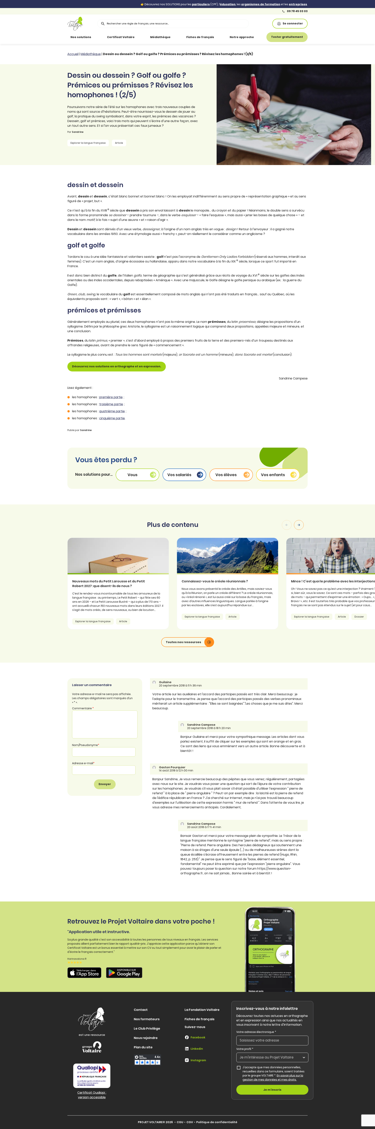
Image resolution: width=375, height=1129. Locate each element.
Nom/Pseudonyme (85, 745)
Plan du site (143, 1047)
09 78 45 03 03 (297, 11)
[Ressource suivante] (299, 525)
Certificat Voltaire (121, 37)
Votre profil (244, 1049)
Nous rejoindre (146, 1038)
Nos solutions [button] (81, 37)
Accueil (73, 54)
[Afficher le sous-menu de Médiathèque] (176, 37)
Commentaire (83, 708)
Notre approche (242, 37)
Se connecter (293, 23)
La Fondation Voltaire (202, 1010)
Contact (141, 1010)
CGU (180, 1122)
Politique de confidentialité (216, 1122)
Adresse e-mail (83, 763)
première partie (111, 397)
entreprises (298, 4)
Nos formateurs (147, 1019)
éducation (228, 4)
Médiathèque (160, 37)
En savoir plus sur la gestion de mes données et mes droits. (273, 1078)
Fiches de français (200, 37)
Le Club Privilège (147, 1028)
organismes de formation (260, 4)
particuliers (201, 4)
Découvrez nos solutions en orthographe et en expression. (116, 366)
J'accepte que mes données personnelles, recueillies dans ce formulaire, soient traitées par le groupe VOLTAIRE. (275, 1073)
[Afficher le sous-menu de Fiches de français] (219, 37)
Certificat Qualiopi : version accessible (91, 1095)
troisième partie (111, 404)
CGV (190, 1122)
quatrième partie (112, 411)
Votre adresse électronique (256, 1032)
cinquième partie (112, 418)
